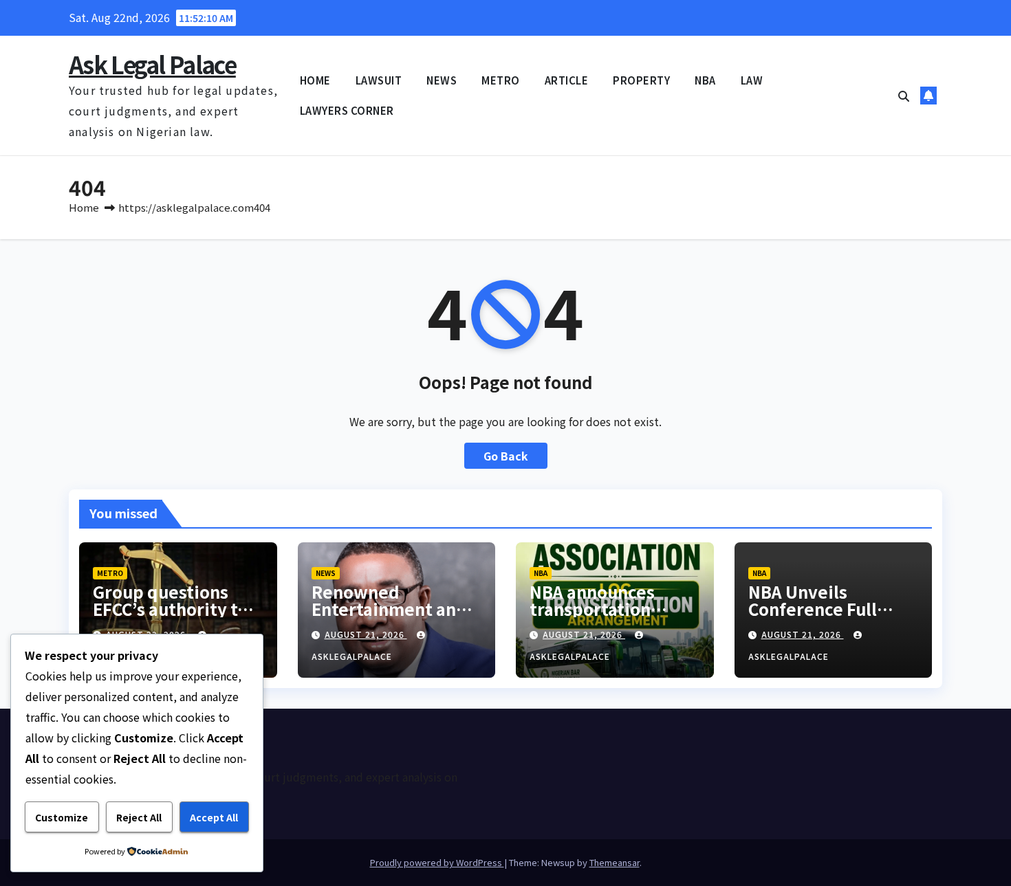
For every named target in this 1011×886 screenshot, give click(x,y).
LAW (752, 80)
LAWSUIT (379, 80)
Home (84, 207)
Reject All (139, 817)
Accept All (214, 817)
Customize (61, 817)
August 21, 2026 (366, 634)
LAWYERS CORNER (347, 110)
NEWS (441, 80)
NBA (705, 80)
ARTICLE (567, 80)
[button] (903, 95)
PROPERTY (641, 80)
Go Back (505, 455)
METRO (500, 80)
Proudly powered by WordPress (437, 862)
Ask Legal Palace (152, 64)
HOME (315, 80)
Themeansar (614, 862)
